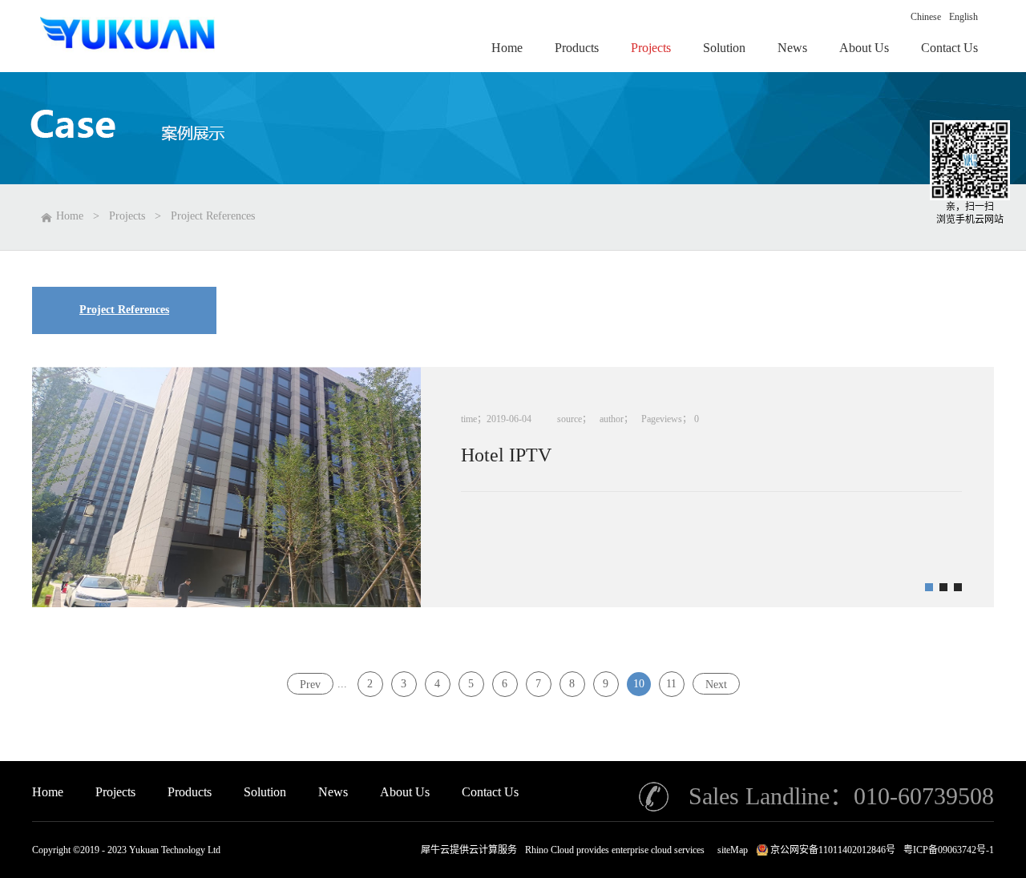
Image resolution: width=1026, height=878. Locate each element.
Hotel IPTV (506, 455)
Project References (213, 216)
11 (671, 684)
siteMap (730, 850)
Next (716, 684)
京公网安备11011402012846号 (832, 850)
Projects (127, 216)
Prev (310, 684)
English (963, 16)
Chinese (926, 16)
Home (47, 792)
